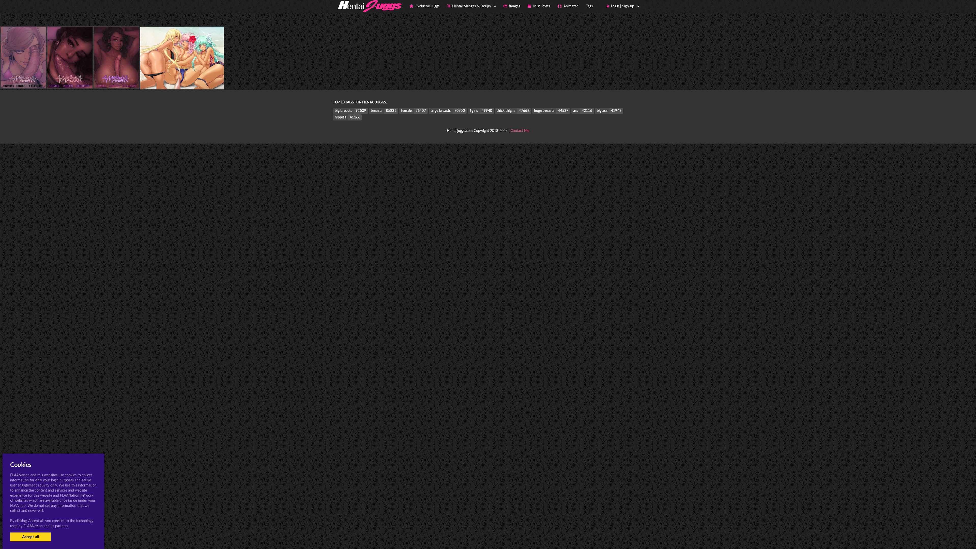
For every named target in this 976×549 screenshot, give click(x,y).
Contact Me (520, 131)
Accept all (30, 537)
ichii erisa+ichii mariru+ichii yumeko (182, 79)
